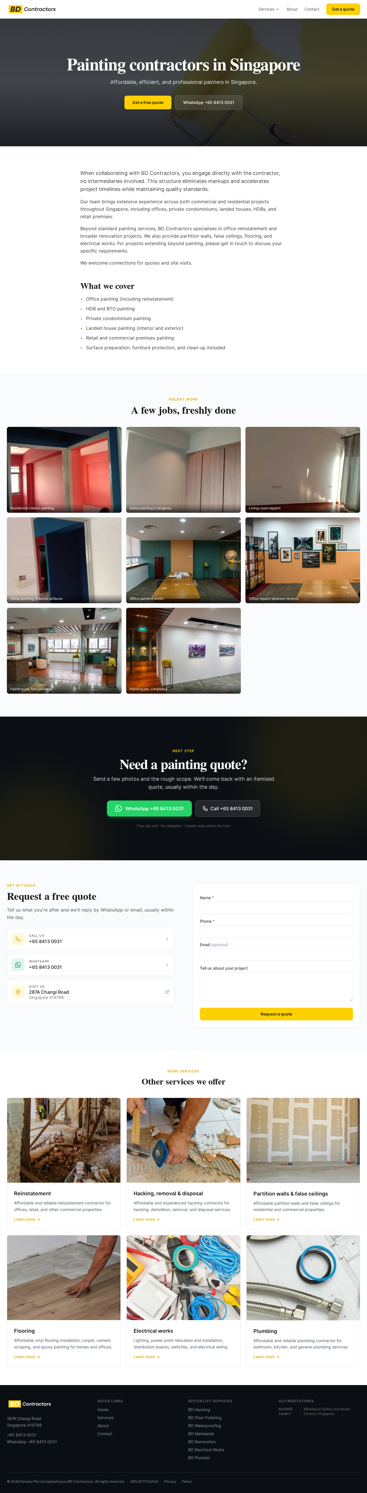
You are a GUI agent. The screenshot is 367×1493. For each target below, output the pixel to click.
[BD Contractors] (32, 9)
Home (102, 1409)
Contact (311, 9)
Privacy (170, 1481)
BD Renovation (202, 1441)
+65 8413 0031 (21, 1434)
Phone (207, 921)
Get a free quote (147, 102)
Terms (187, 1481)
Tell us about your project (224, 968)
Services (266, 9)
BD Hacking (199, 1409)
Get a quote (343, 9)
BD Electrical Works (206, 1449)
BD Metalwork (201, 1433)
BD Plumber (199, 1457)
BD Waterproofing (204, 1425)
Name (207, 897)
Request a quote (276, 1013)
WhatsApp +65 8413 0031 (208, 102)
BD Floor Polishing (205, 1417)
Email (214, 944)
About (292, 9)
